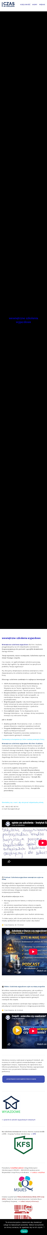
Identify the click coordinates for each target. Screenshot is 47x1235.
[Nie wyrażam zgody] (44, 1227)
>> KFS (33, 1134)
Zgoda (24, 1231)
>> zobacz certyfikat (37, 1172)
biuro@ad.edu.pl (14, 809)
